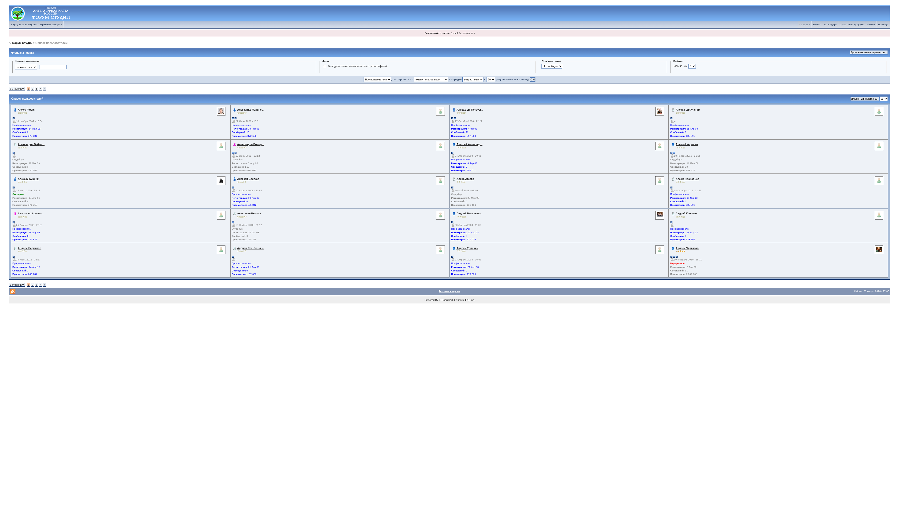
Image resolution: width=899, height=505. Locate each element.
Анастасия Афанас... (31, 213)
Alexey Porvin (26, 109)
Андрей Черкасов (687, 248)
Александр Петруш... (470, 109)
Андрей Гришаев (686, 213)
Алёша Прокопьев (687, 178)
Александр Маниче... (250, 109)
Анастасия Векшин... (250, 213)
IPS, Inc (469, 300)
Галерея (805, 24)
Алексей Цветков (248, 178)
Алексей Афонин (687, 144)
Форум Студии (22, 43)
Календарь (830, 24)
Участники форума (852, 24)
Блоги (817, 24)
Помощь (883, 24)
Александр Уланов (688, 109)
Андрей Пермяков (29, 248)
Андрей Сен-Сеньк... (250, 248)
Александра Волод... (250, 144)
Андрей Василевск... (470, 213)
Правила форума (51, 24)
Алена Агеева (465, 178)
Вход (454, 33)
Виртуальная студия (24, 24)
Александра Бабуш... (31, 144)
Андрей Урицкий (467, 248)
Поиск (871, 24)
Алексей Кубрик (28, 178)
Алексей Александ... (470, 144)
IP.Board (444, 300)
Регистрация (466, 33)
